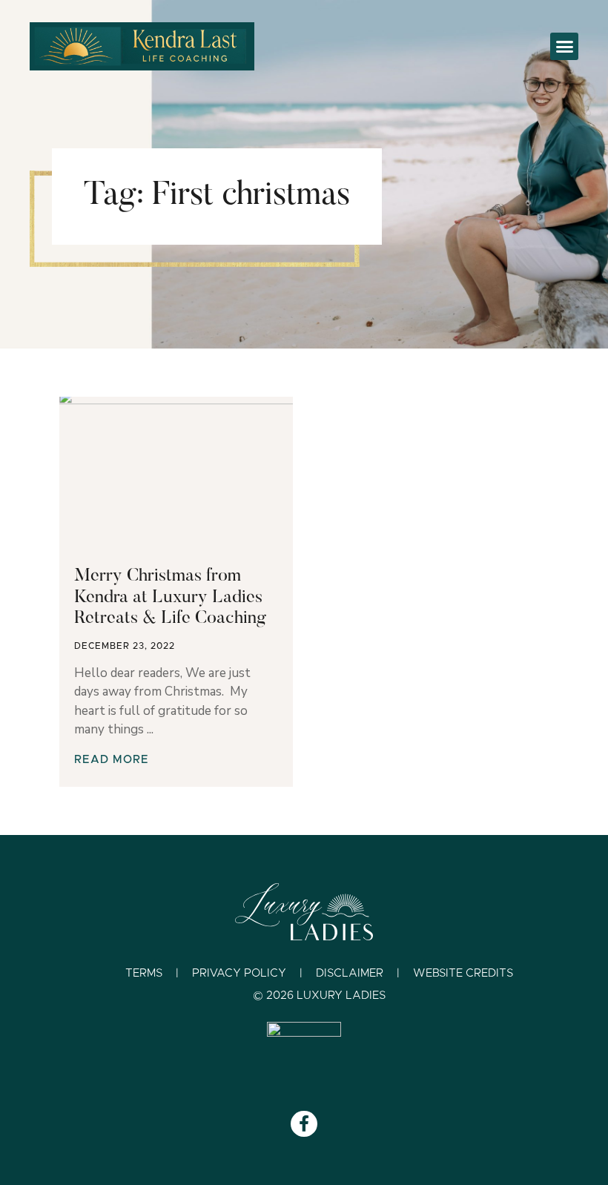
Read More (111, 759)
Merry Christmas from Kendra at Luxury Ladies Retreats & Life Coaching (170, 597)
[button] (564, 47)
